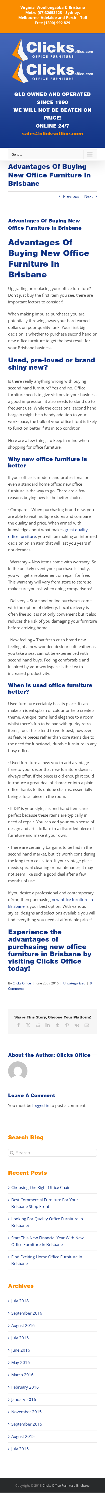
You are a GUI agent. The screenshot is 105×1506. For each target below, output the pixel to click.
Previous (71, 196)
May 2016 (20, 1362)
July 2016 (20, 1337)
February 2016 (25, 1387)
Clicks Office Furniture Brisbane (66, 1485)
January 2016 (23, 1399)
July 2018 (20, 1300)
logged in (40, 1105)
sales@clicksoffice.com (52, 133)
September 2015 (26, 1424)
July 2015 (20, 1448)
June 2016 (20, 1350)
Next (88, 196)
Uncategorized (74, 983)
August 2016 (23, 1325)
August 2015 (23, 1436)
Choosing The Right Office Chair (40, 1187)
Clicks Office (59, 961)
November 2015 (26, 1411)
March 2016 (22, 1374)
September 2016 (26, 1313)
